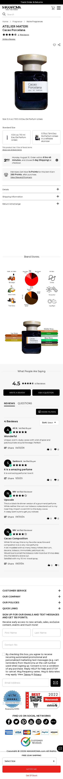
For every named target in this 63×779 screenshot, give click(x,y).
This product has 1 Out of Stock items (17, 147)
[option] (17, 137)
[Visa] (18, 732)
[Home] (11, 8)
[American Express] (9, 732)
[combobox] (49, 422)
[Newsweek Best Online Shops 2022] (43, 700)
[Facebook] (9, 721)
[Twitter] (16, 721)
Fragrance (17, 21)
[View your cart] (53, 8)
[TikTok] (46, 721)
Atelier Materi (15, 26)
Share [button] (59, 44)
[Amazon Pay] (54, 732)
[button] (54, 44)
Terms (27, 674)
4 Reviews (23, 35)
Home (5, 21)
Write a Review (8, 39)
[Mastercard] (27, 732)
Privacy (37, 674)
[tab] (31, 189)
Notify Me (31, 769)
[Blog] (53, 721)
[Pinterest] (24, 721)
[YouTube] (31, 721)
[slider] (31, 231)
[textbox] (57, 423)
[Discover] (36, 732)
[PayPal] (45, 732)
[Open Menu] (59, 8)
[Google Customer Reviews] (31, 741)
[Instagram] (39, 721)
